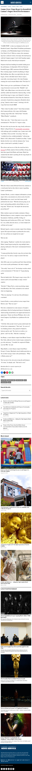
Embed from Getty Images (6, 160)
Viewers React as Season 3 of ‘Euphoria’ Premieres (14, 708)
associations (26, 129)
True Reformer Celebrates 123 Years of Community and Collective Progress (15, 508)
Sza (9, 382)
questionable (18, 129)
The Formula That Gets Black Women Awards (13, 678)
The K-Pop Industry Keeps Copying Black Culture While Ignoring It (16, 616)
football (4, 380)
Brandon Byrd (4, 14)
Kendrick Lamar (11, 380)
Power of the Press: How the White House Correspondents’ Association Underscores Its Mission (15, 426)
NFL (25, 380)
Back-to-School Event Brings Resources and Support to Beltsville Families (15, 470)
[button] (29, 390)
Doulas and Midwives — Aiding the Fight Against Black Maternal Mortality (14, 582)
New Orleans (20, 380)
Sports (21, 6)
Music (17, 6)
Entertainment (4, 6)
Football (9, 6)
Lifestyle (14, 6)
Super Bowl (4, 382)
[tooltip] (2, 372)
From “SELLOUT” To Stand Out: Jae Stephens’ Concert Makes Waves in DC (11, 738)
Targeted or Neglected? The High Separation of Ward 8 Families (15, 545)
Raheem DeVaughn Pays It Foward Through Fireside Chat (15, 647)
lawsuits (3, 150)
